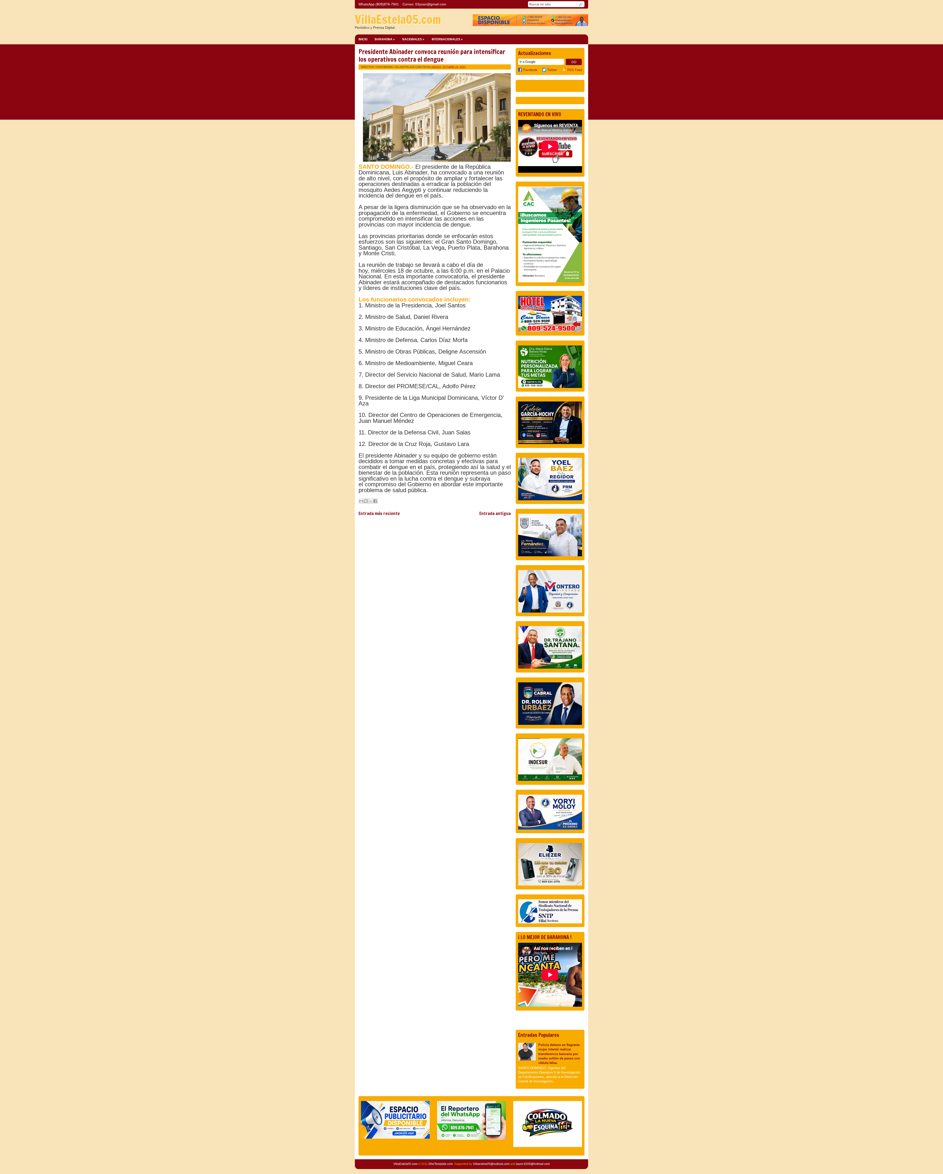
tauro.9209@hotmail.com (533, 1164)
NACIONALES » (413, 39)
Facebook (530, 70)
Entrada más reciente (379, 513)
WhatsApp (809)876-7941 (379, 4)
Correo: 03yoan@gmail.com (424, 4)
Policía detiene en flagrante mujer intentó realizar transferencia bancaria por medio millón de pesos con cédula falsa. (559, 1054)
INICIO (363, 39)
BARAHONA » (385, 39)
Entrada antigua (495, 513)
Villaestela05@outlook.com (491, 1164)
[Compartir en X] (370, 501)
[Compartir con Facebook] (375, 501)
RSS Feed (574, 70)
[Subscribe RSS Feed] (564, 70)
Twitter (552, 70)
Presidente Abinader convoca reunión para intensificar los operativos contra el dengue (432, 55)
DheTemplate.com (441, 1164)
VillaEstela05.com (398, 19)
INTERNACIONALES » (447, 39)
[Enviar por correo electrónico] (361, 501)
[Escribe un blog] (365, 501)
